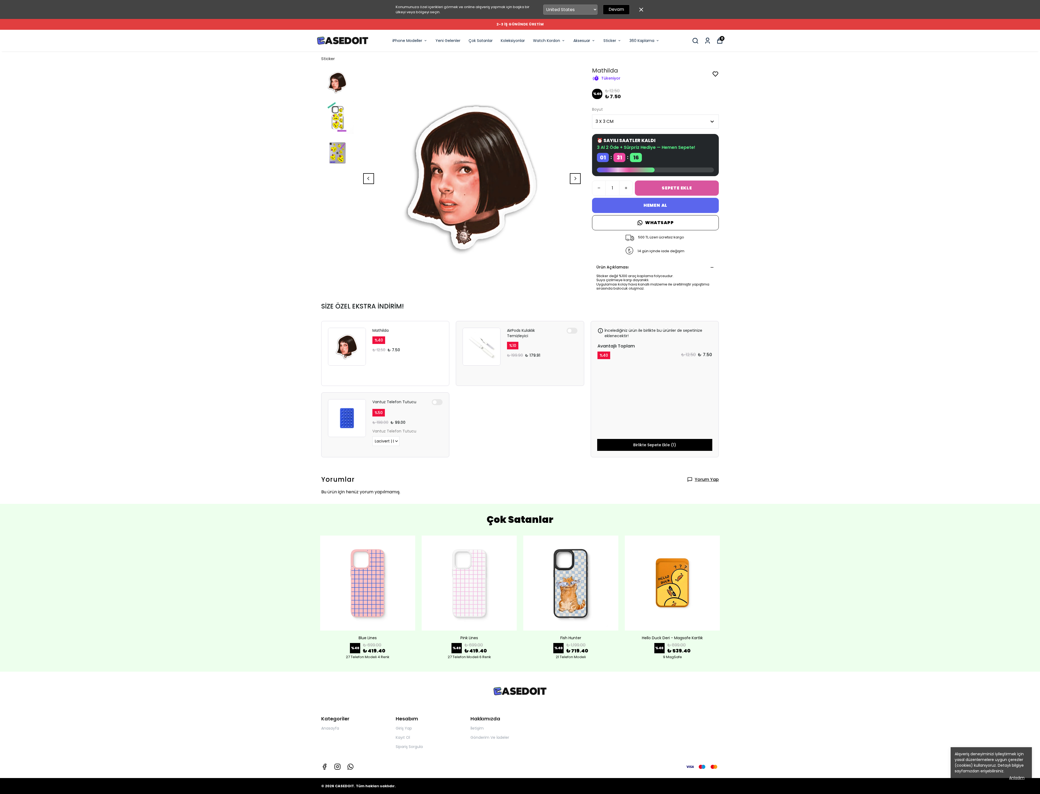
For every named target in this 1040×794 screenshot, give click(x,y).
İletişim (477, 728)
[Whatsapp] (350, 766)
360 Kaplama (641, 40)
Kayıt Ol (403, 737)
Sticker (609, 40)
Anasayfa (330, 728)
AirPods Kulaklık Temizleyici (521, 333)
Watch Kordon (546, 40)
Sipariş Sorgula (409, 746)
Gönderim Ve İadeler (489, 737)
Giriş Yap (404, 728)
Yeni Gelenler (447, 40)
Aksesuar (581, 40)
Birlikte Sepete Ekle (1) (654, 445)
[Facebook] (324, 766)
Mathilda (380, 330)
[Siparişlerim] (707, 40)
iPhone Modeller (407, 40)
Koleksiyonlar (513, 40)
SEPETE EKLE (677, 188)
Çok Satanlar (481, 40)
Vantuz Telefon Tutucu (394, 402)
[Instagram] (337, 766)
